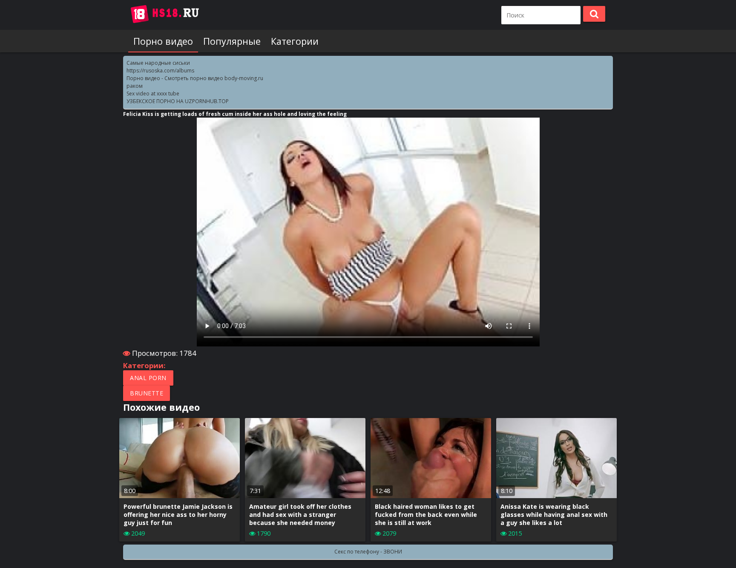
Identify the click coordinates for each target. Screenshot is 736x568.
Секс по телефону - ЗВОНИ (368, 551)
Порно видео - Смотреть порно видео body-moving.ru (194, 78)
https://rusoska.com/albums (160, 70)
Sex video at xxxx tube (152, 93)
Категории (295, 41)
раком (134, 85)
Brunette (146, 393)
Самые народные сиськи (158, 62)
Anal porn (148, 378)
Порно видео (163, 41)
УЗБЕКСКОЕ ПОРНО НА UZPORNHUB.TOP (177, 101)
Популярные (232, 41)
